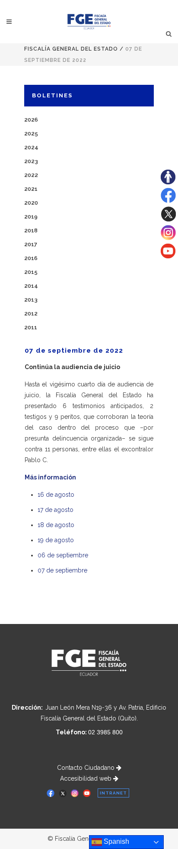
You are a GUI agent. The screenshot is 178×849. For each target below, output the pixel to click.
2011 (30, 327)
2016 (31, 258)
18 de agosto (56, 524)
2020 (31, 202)
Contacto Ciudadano (86, 767)
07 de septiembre (62, 570)
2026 (31, 119)
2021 (31, 189)
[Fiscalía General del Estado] (89, 21)
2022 (31, 175)
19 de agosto (56, 540)
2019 (31, 216)
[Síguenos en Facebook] (168, 200)
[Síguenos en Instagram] (168, 238)
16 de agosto (56, 494)
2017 (30, 244)
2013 (31, 299)
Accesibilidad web (86, 778)
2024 (31, 147)
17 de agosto (55, 509)
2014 (31, 286)
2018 (31, 230)
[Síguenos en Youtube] (168, 256)
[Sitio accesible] (168, 182)
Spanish (115, 841)
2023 (31, 161)
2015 (31, 272)
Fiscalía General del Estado (71, 49)
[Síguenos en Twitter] (168, 219)
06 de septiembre (63, 555)
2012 (31, 313)
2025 (31, 133)
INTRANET (113, 793)
